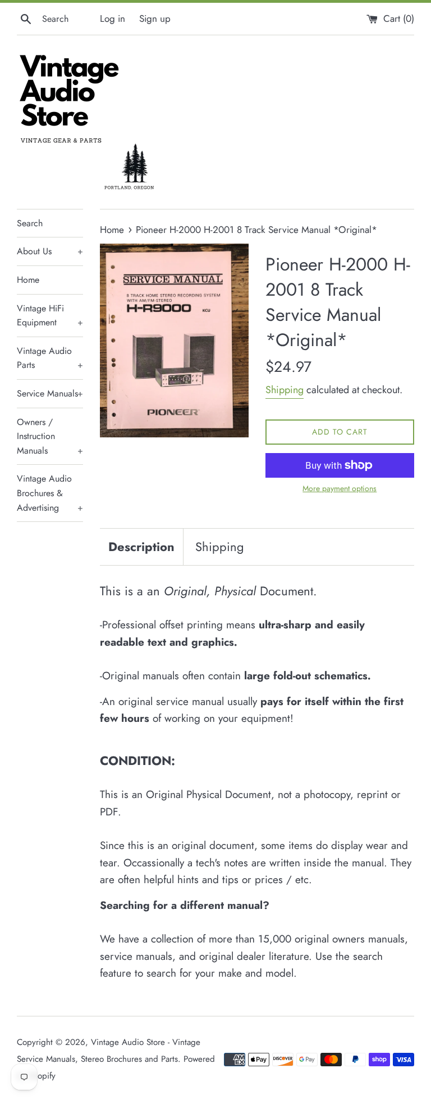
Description (141, 547)
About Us (50, 251)
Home (28, 279)
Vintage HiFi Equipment (50, 315)
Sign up (155, 18)
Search (30, 223)
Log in (112, 18)
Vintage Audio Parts (50, 358)
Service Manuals (50, 393)
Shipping (284, 389)
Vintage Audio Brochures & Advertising (50, 493)
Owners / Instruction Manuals (50, 436)
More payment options (339, 488)
